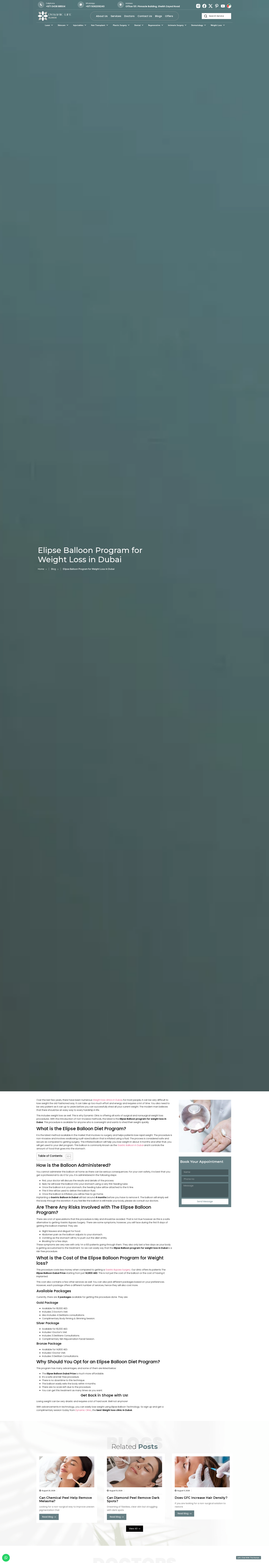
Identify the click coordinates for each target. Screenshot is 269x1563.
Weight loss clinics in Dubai (107, 1100)
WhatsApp (90, 3)
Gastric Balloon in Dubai (130, 1145)
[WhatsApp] (81, 4)
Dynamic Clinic (83, 1410)
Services (116, 16)
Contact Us (145, 16)
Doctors (129, 16)
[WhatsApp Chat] (6, 1558)
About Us (102, 16)
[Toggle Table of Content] (67, 1156)
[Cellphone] (41, 4)
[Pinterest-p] (217, 6)
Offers (169, 16)
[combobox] (216, 16)
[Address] (120, 4)
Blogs (158, 16)
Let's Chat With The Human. (248, 1558)
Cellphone (50, 3)
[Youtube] (223, 6)
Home (41, 569)
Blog (53, 569)
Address (129, 3)
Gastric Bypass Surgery (117, 1269)
